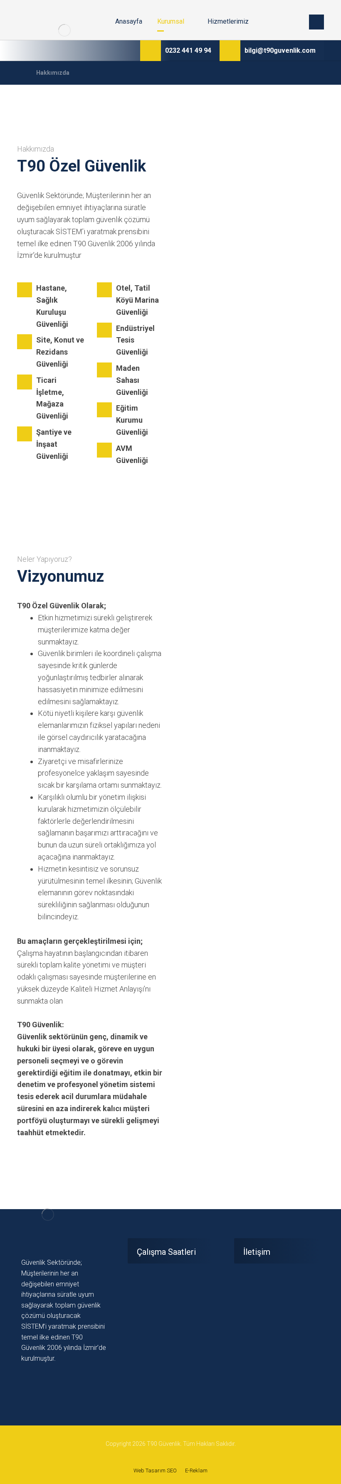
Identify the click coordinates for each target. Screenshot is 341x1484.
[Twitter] (37, 1382)
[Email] (48, 1382)
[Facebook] (26, 1382)
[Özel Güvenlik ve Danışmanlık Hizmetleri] (64, 30)
